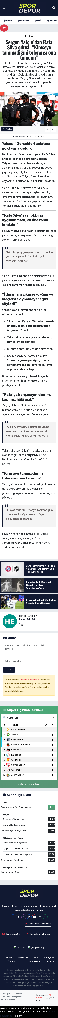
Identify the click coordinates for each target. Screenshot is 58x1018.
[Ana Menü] (4, 8)
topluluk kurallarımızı (30, 680)
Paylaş (9, 129)
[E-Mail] (21, 625)
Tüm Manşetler (13, 934)
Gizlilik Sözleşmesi (12, 997)
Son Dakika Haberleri (40, 934)
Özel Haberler (15, 961)
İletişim (6, 994)
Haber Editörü (19, 137)
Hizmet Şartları (8, 1000)
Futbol (9, 20)
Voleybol (53, 20)
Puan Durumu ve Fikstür (40, 923)
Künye (19, 994)
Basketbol (24, 20)
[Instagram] (23, 916)
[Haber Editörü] (10, 621)
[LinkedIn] (29, 916)
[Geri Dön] (4, 28)
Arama (50, 961)
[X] (18, 916)
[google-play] (36, 948)
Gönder (9, 669)
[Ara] (53, 8)
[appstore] (20, 948)
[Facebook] (13, 916)
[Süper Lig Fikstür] (54, 795)
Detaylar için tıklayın (29, 784)
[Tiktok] (39, 916)
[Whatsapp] (45, 916)
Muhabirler (34, 961)
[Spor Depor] (30, 8)
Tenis (39, 20)
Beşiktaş (29, 36)
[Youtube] (34, 916)
